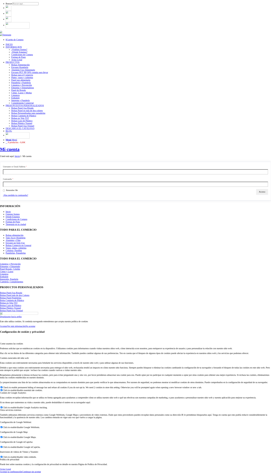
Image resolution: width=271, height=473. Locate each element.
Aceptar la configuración (11, 471)
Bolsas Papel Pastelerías (10, 298)
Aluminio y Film (13, 240)
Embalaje (4, 276)
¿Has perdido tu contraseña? (15, 195)
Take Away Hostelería (15, 238)
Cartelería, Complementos (11, 282)
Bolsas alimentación (14, 235)
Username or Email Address (15, 167)
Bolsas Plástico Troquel (10, 308)
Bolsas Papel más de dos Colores (14, 295)
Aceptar (3, 326)
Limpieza (4, 274)
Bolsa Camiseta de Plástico (12, 300)
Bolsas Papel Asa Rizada (11, 293)
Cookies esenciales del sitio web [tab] (14, 358)
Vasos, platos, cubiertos (16, 248)
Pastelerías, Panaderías (16, 253)
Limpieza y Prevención (10, 264)
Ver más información (16, 326)
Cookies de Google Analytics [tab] (13, 393)
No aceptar (30, 326)
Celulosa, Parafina (14, 250)
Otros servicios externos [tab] (10, 410)
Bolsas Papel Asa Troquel (11, 310)
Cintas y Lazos (6, 271)
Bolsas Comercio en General (18, 245)
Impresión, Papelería (9, 279)
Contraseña (8, 179)
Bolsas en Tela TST (9, 303)
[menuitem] (138, 3)
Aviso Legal (5, 469)
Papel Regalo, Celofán (10, 269)
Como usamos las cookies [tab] (11, 343)
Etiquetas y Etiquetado (10, 266)
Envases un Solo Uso (15, 243)
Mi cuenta (9, 149)
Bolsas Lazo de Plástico (10, 305)
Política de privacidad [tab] (9, 459)
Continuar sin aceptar (31, 471)
